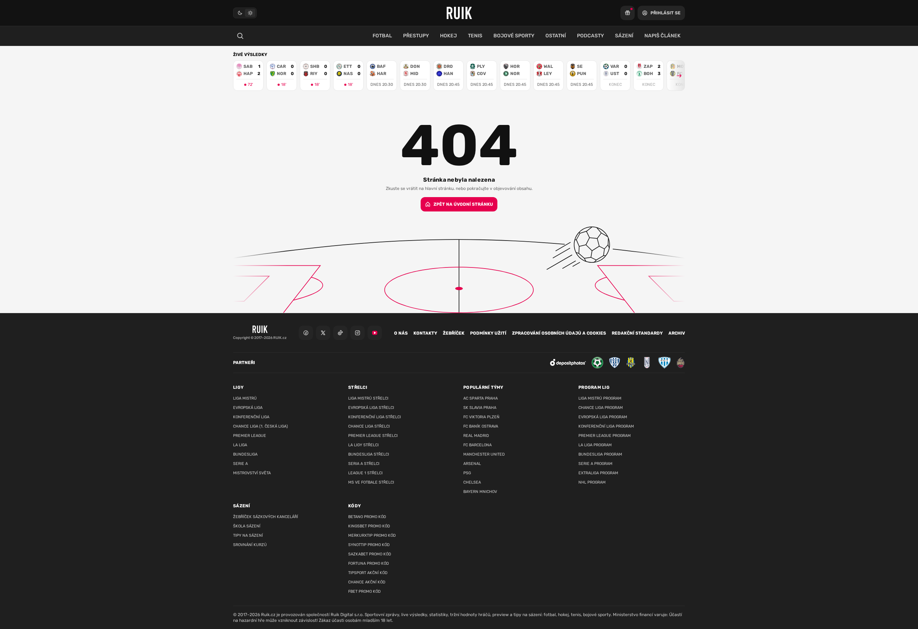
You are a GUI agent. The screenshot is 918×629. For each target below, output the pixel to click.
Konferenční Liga (251, 417)
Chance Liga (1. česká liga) (260, 426)
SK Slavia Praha (479, 407)
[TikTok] (340, 333)
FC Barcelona (477, 445)
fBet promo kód (364, 591)
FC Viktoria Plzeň (481, 417)
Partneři (244, 362)
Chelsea (472, 482)
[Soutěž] (627, 13)
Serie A (240, 463)
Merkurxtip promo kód (372, 535)
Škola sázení (246, 526)
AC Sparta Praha (480, 398)
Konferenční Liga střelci (374, 417)
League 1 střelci (365, 473)
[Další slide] (676, 75)
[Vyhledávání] (240, 36)
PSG (467, 473)
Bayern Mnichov (480, 491)
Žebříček (453, 333)
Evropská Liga (247, 407)
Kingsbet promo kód (369, 526)
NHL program (592, 482)
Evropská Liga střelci (371, 407)
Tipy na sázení (248, 535)
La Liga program (595, 445)
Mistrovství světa (252, 473)
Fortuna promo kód (368, 563)
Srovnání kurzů (250, 544)
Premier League (249, 435)
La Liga (240, 445)
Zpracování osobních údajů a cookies (559, 333)
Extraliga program (598, 473)
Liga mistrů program (599, 398)
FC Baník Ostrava (480, 426)
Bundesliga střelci (368, 454)
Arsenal (472, 463)
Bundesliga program (600, 454)
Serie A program (595, 463)
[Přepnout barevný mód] (245, 13)
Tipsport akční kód (368, 572)
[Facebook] (306, 333)
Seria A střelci (363, 463)
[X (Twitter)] (323, 333)
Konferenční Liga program (606, 426)
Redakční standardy (637, 333)
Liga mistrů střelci (368, 398)
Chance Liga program (600, 407)
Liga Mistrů (245, 398)
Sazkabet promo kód (369, 554)
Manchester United (484, 454)
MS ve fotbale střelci (371, 482)
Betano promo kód (367, 516)
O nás (401, 333)
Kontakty (425, 333)
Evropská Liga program (602, 417)
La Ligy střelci (363, 445)
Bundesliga (245, 454)
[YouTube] (375, 333)
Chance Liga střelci (369, 426)
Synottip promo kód (369, 544)
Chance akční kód (366, 582)
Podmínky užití (488, 333)
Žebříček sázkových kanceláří (265, 516)
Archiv (676, 333)
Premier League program (604, 435)
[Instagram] (357, 333)
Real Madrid (476, 435)
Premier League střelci (373, 435)
